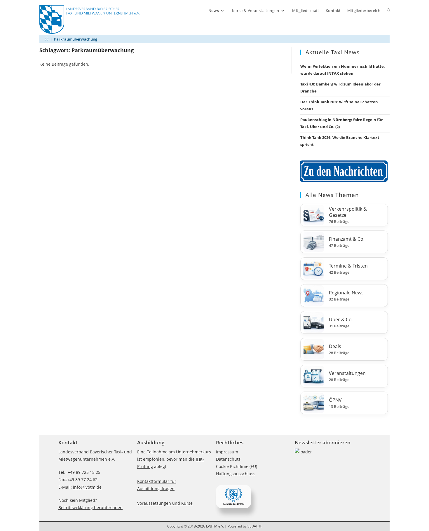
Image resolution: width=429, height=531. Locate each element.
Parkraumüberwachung (75, 39)
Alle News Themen (332, 195)
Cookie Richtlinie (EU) (236, 466)
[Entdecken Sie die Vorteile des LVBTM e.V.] (233, 496)
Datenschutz (228, 459)
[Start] (46, 39)
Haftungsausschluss (235, 473)
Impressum (227, 452)
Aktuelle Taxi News (333, 52)
